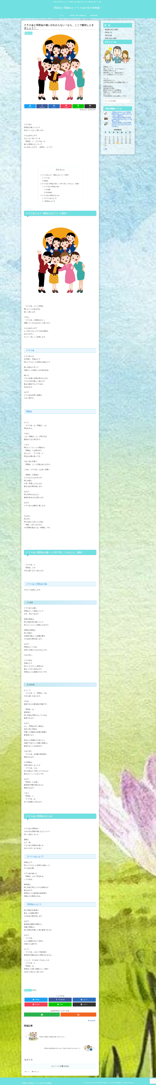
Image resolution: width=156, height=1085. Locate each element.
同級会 (46, 181)
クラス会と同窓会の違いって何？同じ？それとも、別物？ (61, 183)
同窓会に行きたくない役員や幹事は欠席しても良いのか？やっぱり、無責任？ (122, 113)
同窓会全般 (108, 35)
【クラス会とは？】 (50, 198)
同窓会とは (28, 990)
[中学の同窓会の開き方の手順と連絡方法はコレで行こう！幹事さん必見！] (108, 117)
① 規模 (48, 189)
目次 (57, 170)
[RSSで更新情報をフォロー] (78, 1015)
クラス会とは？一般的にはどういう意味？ (56, 175)
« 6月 (105, 149)
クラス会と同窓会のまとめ (50, 195)
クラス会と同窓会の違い (52, 186)
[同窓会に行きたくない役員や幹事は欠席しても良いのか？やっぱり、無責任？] (108, 112)
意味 (35, 990)
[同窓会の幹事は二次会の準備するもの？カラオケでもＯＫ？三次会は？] (108, 122)
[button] (130, 101)
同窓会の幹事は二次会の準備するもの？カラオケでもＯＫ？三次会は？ (122, 124)
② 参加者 (49, 192)
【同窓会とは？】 (49, 201)
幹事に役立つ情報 (110, 38)
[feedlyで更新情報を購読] (42, 1015)
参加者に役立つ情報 (111, 29)
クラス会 (47, 178)
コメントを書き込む (60, 1066)
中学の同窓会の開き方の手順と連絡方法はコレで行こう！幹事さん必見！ (122, 119)
